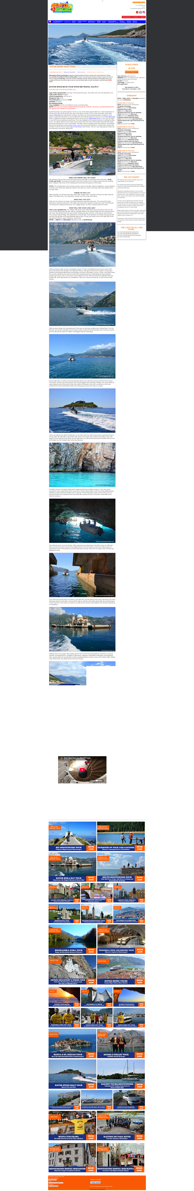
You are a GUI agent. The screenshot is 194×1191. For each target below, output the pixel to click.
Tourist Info (135, 17)
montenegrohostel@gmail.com (137, 8)
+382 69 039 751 (53, 1179)
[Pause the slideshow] (141, 46)
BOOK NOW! (81, 735)
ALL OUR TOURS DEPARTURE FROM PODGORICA (129, 235)
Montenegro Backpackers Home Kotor (73, 736)
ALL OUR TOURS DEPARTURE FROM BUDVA (128, 233)
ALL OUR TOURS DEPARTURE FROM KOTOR (128, 232)
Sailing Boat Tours (94, 118)
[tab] (55, 72)
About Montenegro (126, 17)
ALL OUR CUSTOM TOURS (124, 236)
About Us (143, 17)
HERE (95, 786)
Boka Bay (57, 115)
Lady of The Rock (75, 127)
